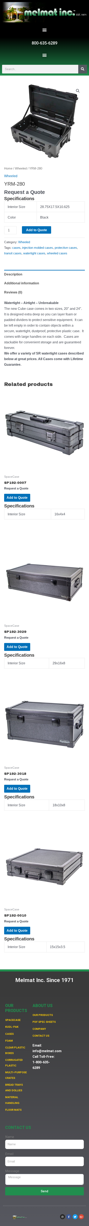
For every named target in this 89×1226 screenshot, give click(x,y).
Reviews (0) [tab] (13, 292)
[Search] (82, 69)
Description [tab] (13, 274)
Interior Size (16, 207)
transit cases (13, 253)
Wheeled (21, 168)
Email (9, 1154)
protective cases (66, 247)
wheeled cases (57, 253)
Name (9, 1137)
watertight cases (34, 253)
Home (8, 168)
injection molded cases (37, 247)
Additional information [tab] (21, 283)
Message (12, 1171)
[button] (44, 29)
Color (12, 217)
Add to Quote (36, 230)
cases (16, 247)
